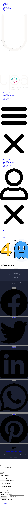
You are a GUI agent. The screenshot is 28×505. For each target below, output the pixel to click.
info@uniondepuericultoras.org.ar (14, 451)
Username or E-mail (4, 479)
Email (1, 492)
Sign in (4, 234)
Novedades (5, 4)
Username (2, 490)
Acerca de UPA (6, 3)
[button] (14, 130)
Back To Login (3, 482)
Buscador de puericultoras (9, 5)
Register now (3, 497)
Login (4, 501)
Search (16, 268)
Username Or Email (4, 464)
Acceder (5, 230)
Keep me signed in (6, 467)
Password (2, 466)
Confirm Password (4, 496)
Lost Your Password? (5, 470)
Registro (5, 10)
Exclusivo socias (7, 8)
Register (5, 237)
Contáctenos (6, 7)
